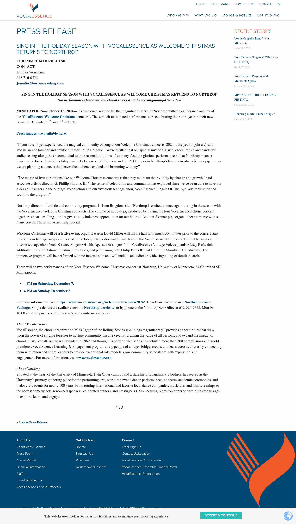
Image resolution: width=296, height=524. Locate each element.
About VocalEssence (30, 447)
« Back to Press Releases (32, 422)
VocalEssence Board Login (141, 474)
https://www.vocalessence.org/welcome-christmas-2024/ (101, 301)
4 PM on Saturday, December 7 (48, 283)
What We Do (205, 15)
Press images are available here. (41, 133)
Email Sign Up (131, 447)
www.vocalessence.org (93, 357)
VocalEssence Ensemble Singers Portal (149, 467)
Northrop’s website (99, 307)
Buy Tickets (244, 4)
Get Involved (268, 15)
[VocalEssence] (90, 10)
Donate (265, 4)
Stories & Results (237, 15)
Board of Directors (29, 480)
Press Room (24, 454)
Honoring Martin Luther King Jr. (254, 114)
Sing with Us (84, 454)
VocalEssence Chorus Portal (142, 460)
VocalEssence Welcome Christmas (49, 116)
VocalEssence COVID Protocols (38, 487)
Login (201, 4)
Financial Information (30, 467)
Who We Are (177, 15)
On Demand (220, 4)
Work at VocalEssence (91, 467)
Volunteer (82, 460)
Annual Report (26, 460)
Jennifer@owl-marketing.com (40, 83)
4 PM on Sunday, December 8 (47, 290)
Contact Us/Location (136, 454)
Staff (19, 474)
